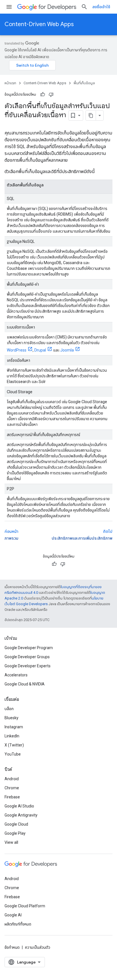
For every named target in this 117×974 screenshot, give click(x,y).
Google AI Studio (19, 806)
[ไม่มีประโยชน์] (51, 94)
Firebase (12, 797)
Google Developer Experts (28, 666)
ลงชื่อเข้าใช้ (101, 7)
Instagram (14, 727)
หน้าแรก (10, 83)
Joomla (67, 350)
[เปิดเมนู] (9, 7)
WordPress (16, 350)
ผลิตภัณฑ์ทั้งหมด (18, 924)
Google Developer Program (29, 647)
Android (12, 779)
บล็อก (9, 708)
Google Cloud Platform (25, 906)
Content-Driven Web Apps (39, 24)
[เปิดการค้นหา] (84, 6)
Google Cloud (16, 824)
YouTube (13, 754)
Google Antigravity (21, 815)
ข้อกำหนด (12, 947)
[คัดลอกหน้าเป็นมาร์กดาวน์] (91, 115)
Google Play (15, 833)
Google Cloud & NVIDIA (25, 684)
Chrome (12, 788)
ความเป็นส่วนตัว (37, 947)
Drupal (40, 350)
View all (11, 842)
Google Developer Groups (27, 657)
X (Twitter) (14, 745)
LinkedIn (12, 736)
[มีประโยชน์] (42, 94)
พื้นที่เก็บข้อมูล (84, 83)
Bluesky (11, 718)
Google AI (13, 915)
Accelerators (16, 675)
